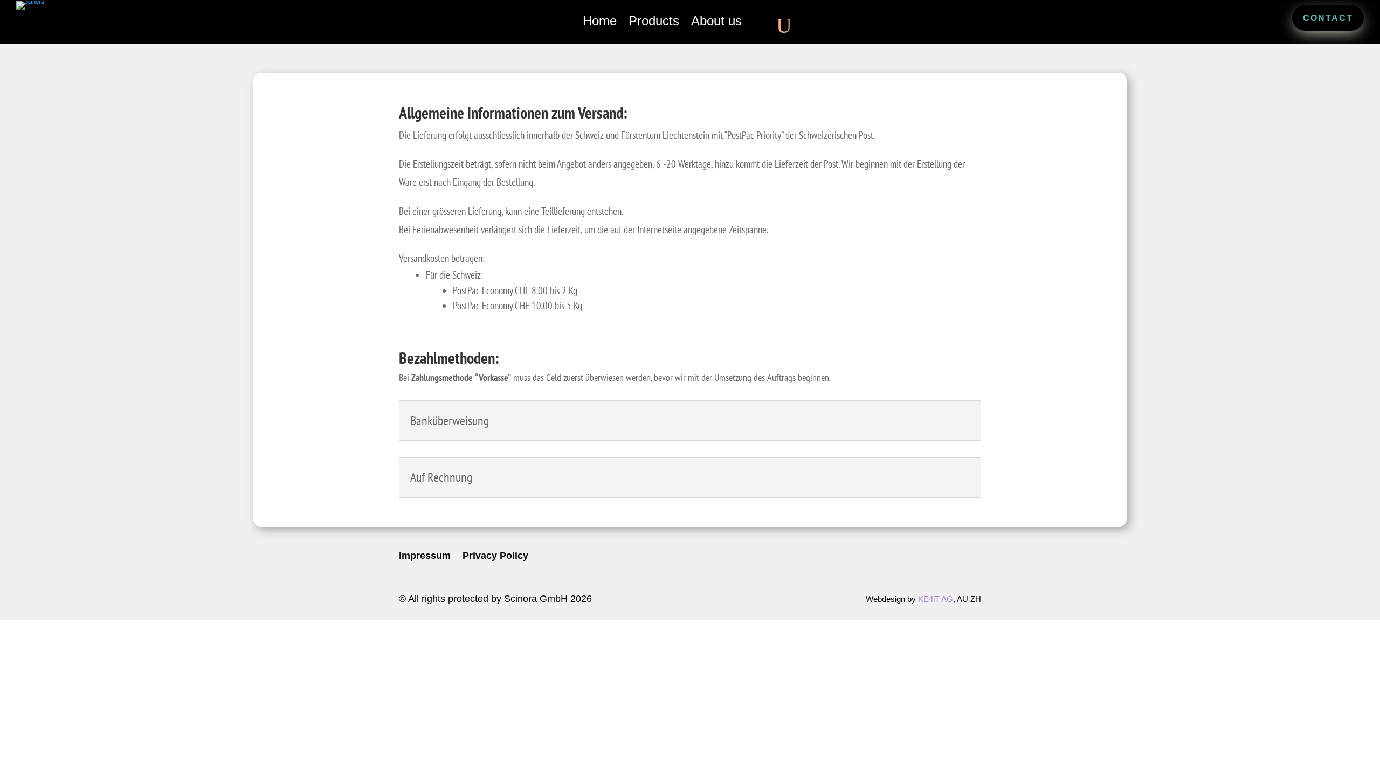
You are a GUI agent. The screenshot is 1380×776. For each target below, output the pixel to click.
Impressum (425, 556)
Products (654, 22)
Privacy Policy (495, 556)
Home (600, 22)
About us (716, 22)
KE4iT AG (935, 599)
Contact (1328, 18)
